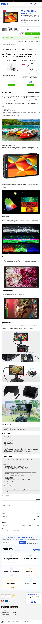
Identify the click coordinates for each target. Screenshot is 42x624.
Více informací (23, 22)
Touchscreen (24, 525)
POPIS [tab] (3, 49)
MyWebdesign (6, 622)
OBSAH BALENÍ (31, 92)
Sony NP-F (35, 519)
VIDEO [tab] (23, 49)
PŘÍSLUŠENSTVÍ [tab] (9, 49)
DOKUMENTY (29, 49)
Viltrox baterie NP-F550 (9, 477)
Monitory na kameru (11, 6)
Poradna (14, 617)
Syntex (2, 6)
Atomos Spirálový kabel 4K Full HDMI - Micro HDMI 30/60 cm (16, 469)
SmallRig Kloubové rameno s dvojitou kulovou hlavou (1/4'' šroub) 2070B (18, 487)
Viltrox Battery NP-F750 (11, 60)
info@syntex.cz (34, 597)
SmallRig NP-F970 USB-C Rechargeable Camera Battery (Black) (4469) (17, 479)
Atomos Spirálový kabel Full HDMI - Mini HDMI (13, 470)
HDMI (39, 510)
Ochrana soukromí (5, 617)
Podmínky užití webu (5, 616)
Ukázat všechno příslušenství (35, 89)
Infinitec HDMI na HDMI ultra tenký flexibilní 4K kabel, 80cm (15, 466)
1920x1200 (38, 516)
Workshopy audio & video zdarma (21, 539)
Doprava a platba (5, 612)
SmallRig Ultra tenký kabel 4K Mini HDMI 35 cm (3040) (14, 473)
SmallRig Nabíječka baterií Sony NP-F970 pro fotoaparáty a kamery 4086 (18, 483)
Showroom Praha (16, 614)
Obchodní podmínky (5, 614)
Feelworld (17, 6)
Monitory (5, 6)
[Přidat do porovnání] (17, 70)
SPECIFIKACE (37, 92)
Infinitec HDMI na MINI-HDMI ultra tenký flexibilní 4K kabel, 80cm (16, 468)
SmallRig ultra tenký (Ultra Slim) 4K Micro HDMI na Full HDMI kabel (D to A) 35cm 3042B (20, 472)
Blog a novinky (15, 616)
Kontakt (9, 1)
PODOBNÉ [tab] (17, 49)
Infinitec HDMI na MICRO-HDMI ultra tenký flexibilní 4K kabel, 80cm (17, 467)
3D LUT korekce (30, 525)
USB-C (38, 519)
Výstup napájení (37, 525)
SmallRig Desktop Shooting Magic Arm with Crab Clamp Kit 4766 (30, 61)
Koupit (32, 33)
